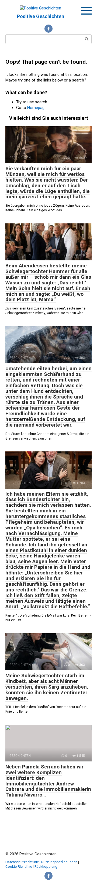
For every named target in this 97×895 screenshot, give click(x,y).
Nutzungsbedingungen (59, 862)
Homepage (37, 107)
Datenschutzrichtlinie (22, 862)
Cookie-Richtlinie (19, 866)
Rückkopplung (45, 866)
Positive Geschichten (40, 16)
